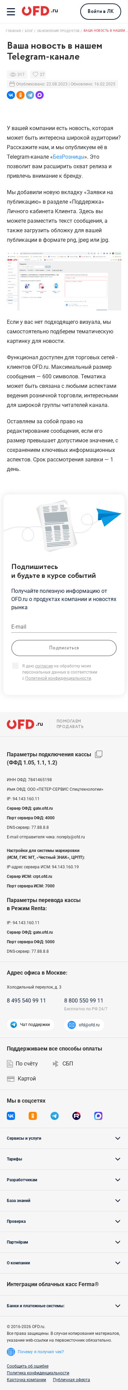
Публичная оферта (71, 1379)
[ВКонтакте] (11, 95)
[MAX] (39, 95)
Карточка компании (26, 1379)
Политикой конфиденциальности (58, 678)
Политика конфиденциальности (38, 1373)
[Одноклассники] (20, 95)
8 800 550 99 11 (83, 1000)
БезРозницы (68, 157)
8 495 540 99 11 (26, 1000)
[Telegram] (30, 95)
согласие (44, 666)
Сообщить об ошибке (27, 1366)
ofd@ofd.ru (89, 1025)
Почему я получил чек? (41, 1351)
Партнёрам (17, 1242)
